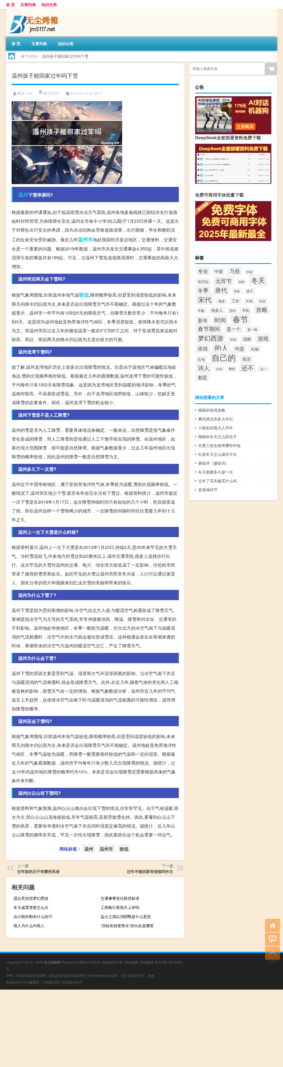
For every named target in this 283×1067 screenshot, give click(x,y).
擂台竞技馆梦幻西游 (31, 898)
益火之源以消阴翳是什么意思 (126, 916)
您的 (232, 310)
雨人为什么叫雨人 (29, 925)
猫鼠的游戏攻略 (211, 410)
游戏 (263, 338)
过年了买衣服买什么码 (217, 480)
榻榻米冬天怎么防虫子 (217, 436)
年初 (249, 301)
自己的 (224, 357)
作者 (250, 272)
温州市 (85, 239)
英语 (246, 359)
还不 (248, 367)
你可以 (203, 281)
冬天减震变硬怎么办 (31, 907)
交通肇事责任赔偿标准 (120, 898)
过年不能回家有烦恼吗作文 (150, 871)
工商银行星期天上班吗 (120, 907)
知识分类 (49, 4)
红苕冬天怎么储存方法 (217, 454)
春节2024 (29, 56)
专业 (203, 270)
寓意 (221, 301)
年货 (262, 301)
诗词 (219, 369)
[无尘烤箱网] (35, 11)
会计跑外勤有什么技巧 (33, 916)
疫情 (203, 348)
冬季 (203, 290)
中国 (218, 271)
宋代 (205, 299)
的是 (239, 348)
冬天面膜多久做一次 (215, 472)
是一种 (252, 329)
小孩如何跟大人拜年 (215, 427)
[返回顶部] (271, 952)
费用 (232, 369)
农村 (242, 281)
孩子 (250, 291)
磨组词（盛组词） (213, 463)
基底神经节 (208, 489)
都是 (202, 377)
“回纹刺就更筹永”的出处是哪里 (127, 925)
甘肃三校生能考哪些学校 (219, 445)
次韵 (233, 339)
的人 (221, 347)
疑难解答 (147, 962)
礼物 (255, 349)
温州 (23, 194)
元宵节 (223, 281)
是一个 (234, 328)
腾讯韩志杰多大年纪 (215, 419)
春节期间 (209, 329)
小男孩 (272, 961)
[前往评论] (271, 939)
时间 (220, 320)
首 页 (10, 4)
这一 (263, 369)
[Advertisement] (141, 1028)
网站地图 (131, 962)
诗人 (203, 367)
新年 (203, 320)
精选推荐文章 (112, 962)
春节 (240, 319)
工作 (235, 301)
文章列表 (28, 4)
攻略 (262, 309)
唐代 (221, 290)
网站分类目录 (90, 962)
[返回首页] (271, 925)
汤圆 (247, 339)
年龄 (201, 310)
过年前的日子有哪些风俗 (38, 871)
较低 (84, 294)
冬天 (258, 280)
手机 (245, 310)
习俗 (234, 270)
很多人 (217, 310)
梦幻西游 (210, 337)
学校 (237, 291)
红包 (201, 359)
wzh (29, 93)
